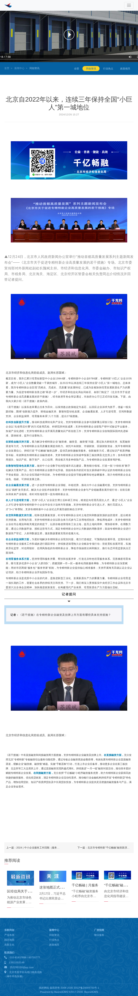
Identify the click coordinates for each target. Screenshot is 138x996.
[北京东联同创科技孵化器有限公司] (11, 5)
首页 (6, 68)
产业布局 (9, 935)
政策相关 (125, 68)
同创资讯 (91, 68)
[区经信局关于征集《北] (20, 877)
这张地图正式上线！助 (56, 887)
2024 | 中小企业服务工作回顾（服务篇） (39, 847)
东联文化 (9, 944)
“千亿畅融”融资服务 (119, 885)
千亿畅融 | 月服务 (85, 885)
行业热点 (108, 68)
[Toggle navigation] (129, 5)
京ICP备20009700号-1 (86, 987)
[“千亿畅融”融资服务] (117, 874)
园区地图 (9, 939)
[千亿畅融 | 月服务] (85, 874)
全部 (76, 68)
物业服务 (99, 935)
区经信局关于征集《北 (24, 891)
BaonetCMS (91, 991)
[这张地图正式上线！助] (52, 876)
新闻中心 (19, 68)
